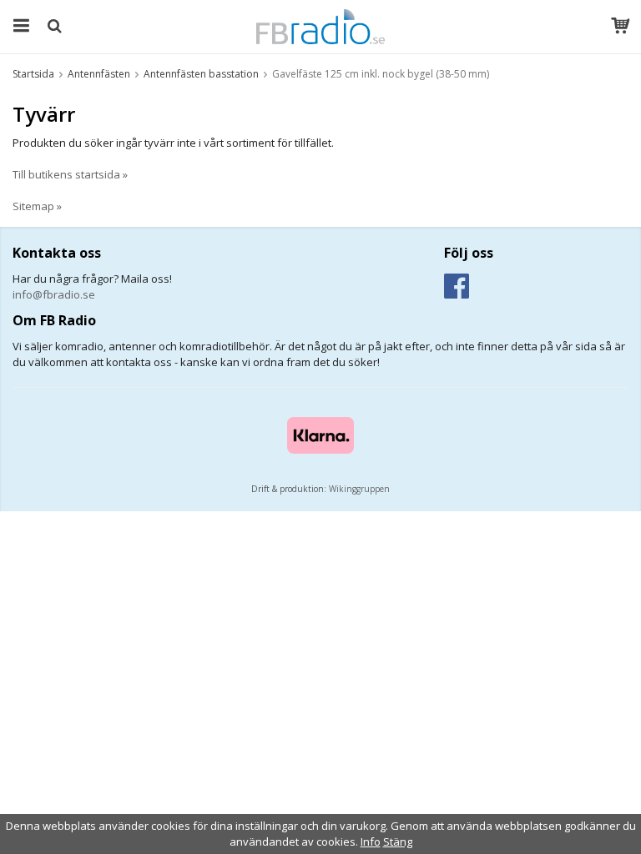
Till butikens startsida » (70, 174)
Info (371, 841)
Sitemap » (37, 206)
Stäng (397, 841)
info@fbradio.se (54, 294)
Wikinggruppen (359, 489)
